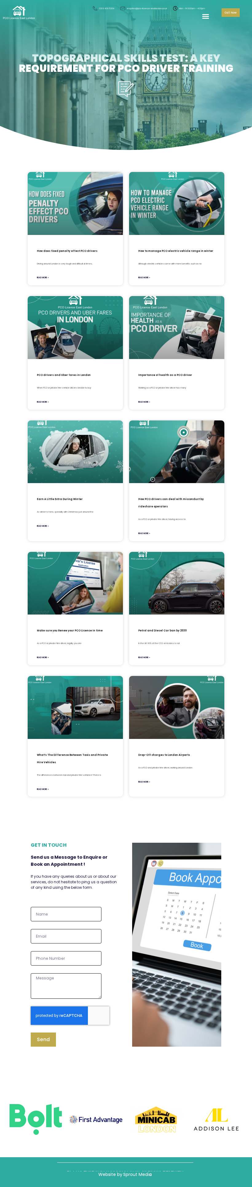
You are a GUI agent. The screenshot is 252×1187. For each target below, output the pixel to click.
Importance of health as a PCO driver (165, 375)
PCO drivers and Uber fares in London (64, 375)
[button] (205, 16)
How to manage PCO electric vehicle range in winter (175, 251)
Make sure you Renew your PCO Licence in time (70, 630)
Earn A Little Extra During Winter (60, 499)
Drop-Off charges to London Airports (164, 755)
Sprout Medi (136, 1174)
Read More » (43, 277)
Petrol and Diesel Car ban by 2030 (162, 630)
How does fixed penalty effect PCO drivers (67, 251)
